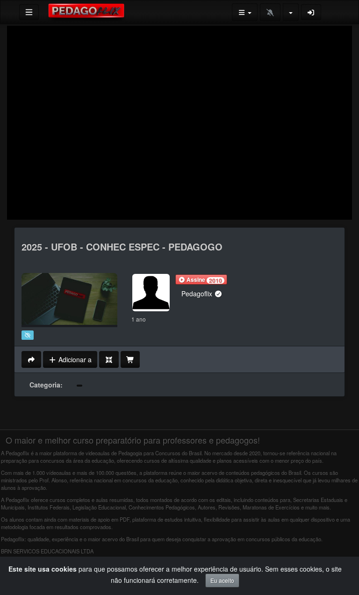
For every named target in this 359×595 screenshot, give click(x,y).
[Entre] (311, 12)
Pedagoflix (197, 293)
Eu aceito (222, 580)
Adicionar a (74, 359)
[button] (201, 279)
